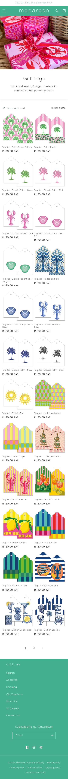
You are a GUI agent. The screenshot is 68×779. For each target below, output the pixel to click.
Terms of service (34, 767)
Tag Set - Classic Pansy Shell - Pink (49, 234)
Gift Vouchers (14, 694)
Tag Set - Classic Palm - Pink (48, 190)
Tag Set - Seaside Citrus (46, 585)
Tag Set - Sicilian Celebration (17, 630)
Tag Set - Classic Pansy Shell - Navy (17, 325)
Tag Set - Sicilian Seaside (47, 630)
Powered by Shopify (35, 762)
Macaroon (20, 762)
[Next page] (42, 647)
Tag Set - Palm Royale (45, 147)
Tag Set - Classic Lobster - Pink (17, 233)
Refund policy (53, 762)
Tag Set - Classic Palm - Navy (17, 370)
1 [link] (25, 647)
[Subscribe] (52, 735)
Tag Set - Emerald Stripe (14, 585)
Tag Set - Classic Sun (13, 413)
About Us (11, 679)
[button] (3, 10)
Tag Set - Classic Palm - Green (17, 190)
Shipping (11, 687)
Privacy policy (17, 767)
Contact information (35, 772)
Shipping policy (52, 767)
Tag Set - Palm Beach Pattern (17, 147)
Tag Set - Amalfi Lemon (14, 542)
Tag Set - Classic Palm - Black (49, 370)
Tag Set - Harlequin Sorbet (47, 413)
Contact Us (13, 715)
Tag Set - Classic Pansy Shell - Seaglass (17, 280)
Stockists (11, 701)
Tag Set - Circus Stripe (45, 542)
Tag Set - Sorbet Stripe (13, 456)
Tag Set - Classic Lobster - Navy (47, 325)
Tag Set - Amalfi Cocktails (47, 499)
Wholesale (12, 708)
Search (10, 672)
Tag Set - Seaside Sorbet (14, 499)
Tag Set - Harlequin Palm (46, 279)
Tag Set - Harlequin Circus (47, 456)
